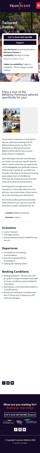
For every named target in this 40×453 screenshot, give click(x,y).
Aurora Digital (23, 443)
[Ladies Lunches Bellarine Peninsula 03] (7, 126)
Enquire (20, 42)
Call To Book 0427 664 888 (20, 37)
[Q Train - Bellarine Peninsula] (7, 132)
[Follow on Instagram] (8, 383)
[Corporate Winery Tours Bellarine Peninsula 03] (7, 120)
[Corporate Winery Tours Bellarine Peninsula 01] (16, 120)
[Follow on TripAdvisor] (12, 383)
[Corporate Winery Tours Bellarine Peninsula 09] (16, 126)
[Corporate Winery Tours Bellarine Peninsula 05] (7, 114)
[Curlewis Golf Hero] (16, 132)
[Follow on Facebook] (3, 383)
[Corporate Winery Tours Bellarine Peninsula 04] (16, 114)
